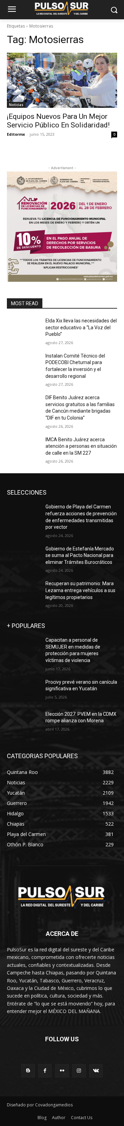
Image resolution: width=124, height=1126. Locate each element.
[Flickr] (62, 1070)
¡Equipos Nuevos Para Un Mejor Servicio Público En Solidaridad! (58, 120)
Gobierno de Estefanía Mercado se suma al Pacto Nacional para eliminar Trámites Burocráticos (79, 555)
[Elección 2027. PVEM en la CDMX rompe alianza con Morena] (23, 722)
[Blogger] (28, 1070)
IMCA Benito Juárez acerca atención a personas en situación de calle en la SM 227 (81, 446)
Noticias (16, 104)
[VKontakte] (96, 1070)
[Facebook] (45, 1070)
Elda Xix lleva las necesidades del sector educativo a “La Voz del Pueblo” (81, 327)
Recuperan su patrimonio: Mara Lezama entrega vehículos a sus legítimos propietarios (80, 590)
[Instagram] (79, 1070)
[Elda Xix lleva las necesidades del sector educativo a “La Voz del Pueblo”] (23, 329)
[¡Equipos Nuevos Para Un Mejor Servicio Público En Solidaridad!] (62, 80)
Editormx (16, 134)
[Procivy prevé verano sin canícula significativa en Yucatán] (23, 690)
